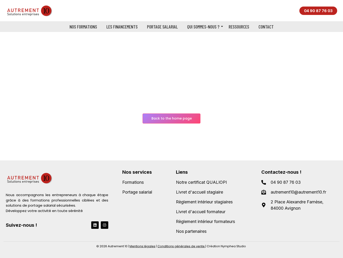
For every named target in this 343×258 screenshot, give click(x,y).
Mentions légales (142, 246)
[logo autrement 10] (29, 10)
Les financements (122, 26)
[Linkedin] (95, 225)
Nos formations (83, 26)
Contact (266, 26)
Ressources (239, 26)
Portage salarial (162, 26)
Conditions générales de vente (181, 246)
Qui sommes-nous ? (203, 26)
